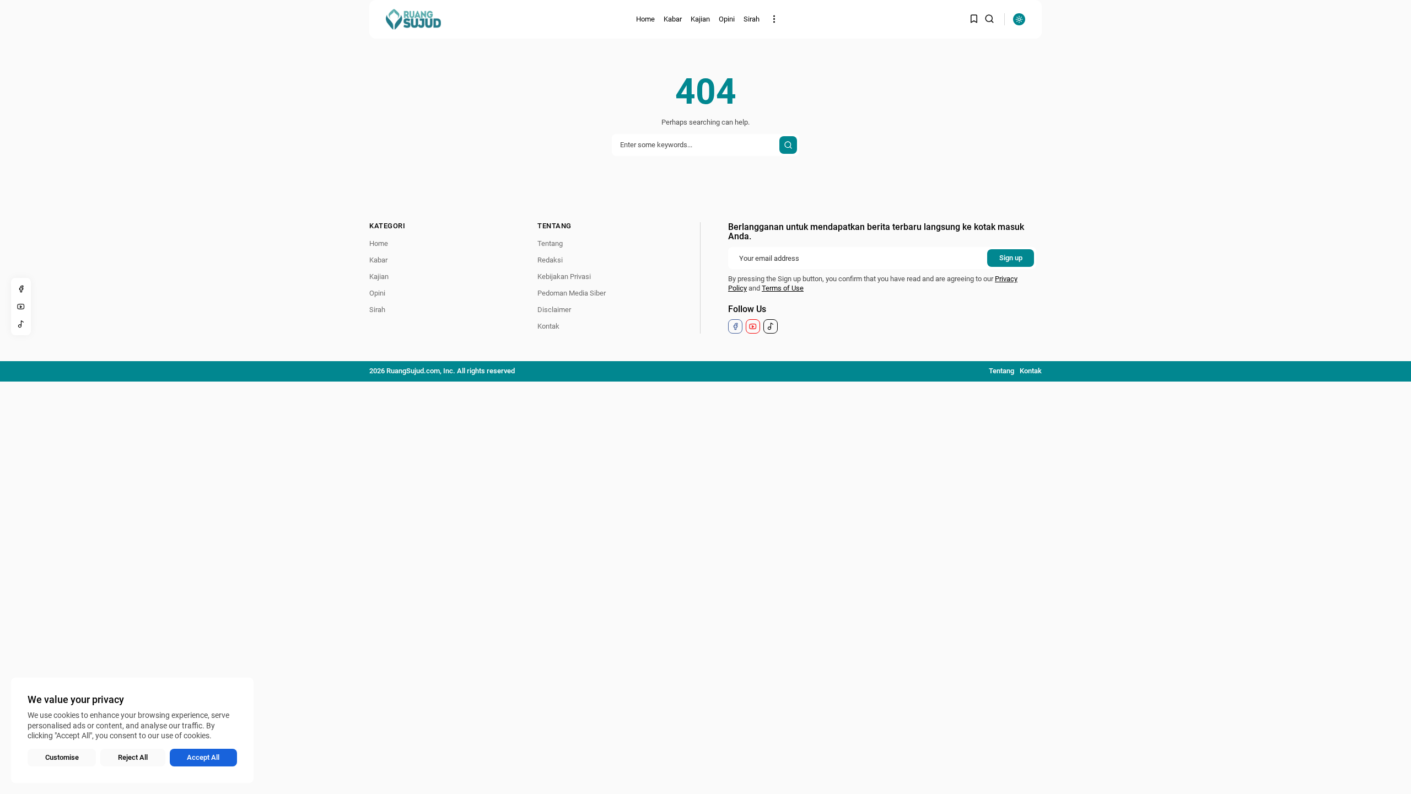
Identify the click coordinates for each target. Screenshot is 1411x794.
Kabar (673, 19)
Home (645, 19)
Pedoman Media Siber (571, 293)
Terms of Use (783, 288)
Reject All (133, 757)
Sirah (752, 19)
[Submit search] (788, 145)
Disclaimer (554, 309)
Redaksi (550, 260)
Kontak (548, 326)
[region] (132, 730)
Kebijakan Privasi (564, 276)
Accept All (203, 757)
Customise (62, 757)
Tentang (550, 243)
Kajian (700, 19)
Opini (727, 19)
